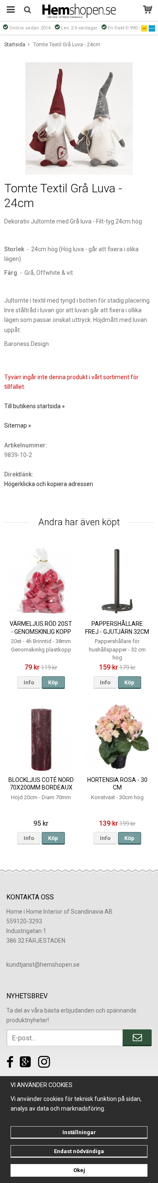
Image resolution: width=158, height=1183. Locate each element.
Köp (53, 682)
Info (29, 682)
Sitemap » (17, 425)
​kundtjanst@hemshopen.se (43, 964)
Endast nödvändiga (79, 1151)
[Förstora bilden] (79, 117)
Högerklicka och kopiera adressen (48, 484)
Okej (79, 1170)
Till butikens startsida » (34, 406)
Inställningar (79, 1132)
